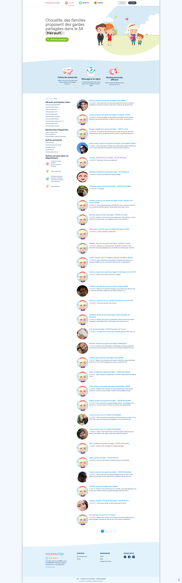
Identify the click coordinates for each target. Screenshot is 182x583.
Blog (101, 559)
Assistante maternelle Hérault (53, 145)
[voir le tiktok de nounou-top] (125, 557)
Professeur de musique (57, 179)
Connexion (122, 2)
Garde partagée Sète (51, 109)
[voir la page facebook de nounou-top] (129, 557)
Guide (101, 556)
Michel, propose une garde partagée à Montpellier (107, 100)
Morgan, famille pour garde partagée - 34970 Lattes (108, 129)
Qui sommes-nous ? (82, 556)
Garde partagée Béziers (52, 107)
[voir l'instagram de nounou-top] (133, 557)
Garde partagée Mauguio (52, 119)
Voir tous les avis (50, 567)
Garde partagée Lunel (51, 111)
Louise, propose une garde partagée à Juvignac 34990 (109, 115)
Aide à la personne (56, 171)
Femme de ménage (56, 161)
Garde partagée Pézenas (52, 126)
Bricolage (53, 166)
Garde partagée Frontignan (53, 116)
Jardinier (53, 163)
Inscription (132, 2)
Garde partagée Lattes (52, 123)
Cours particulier (55, 181)
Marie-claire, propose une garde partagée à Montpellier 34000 (112, 143)
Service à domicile (56, 164)
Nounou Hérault (50, 142)
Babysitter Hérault (50, 147)
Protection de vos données (87, 579)
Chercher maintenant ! (58, 39)
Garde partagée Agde (51, 114)
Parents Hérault (50, 149)
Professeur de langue (56, 178)
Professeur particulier (56, 176)
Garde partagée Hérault (52, 152)
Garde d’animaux (55, 186)
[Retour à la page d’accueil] (53, 3)
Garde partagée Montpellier (53, 104)
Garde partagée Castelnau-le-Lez (55, 121)
